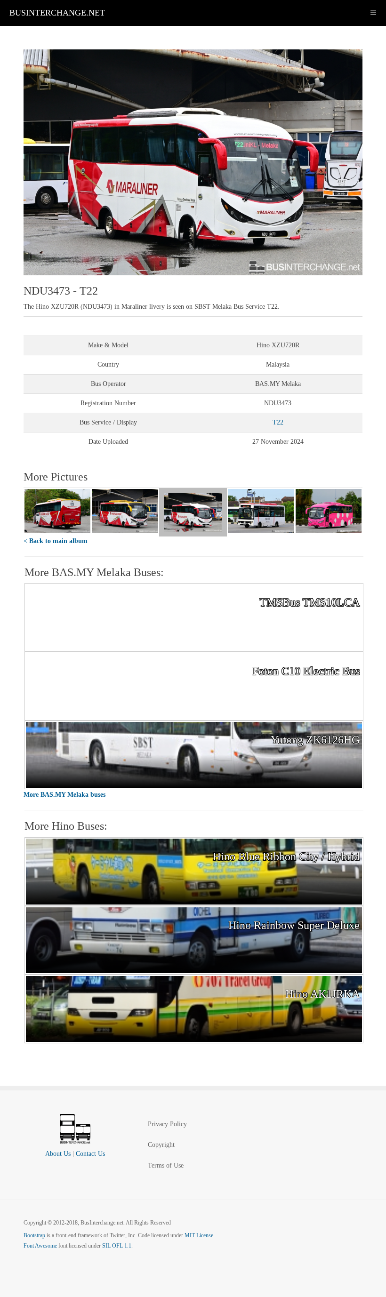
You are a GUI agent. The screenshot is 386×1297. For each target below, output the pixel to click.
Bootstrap (34, 1235)
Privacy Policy (167, 1124)
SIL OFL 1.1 (116, 1245)
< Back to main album (56, 540)
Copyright (161, 1144)
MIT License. (200, 1235)
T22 (278, 422)
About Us (58, 1153)
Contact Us (90, 1153)
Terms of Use (166, 1165)
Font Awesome (40, 1245)
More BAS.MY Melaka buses (64, 794)
